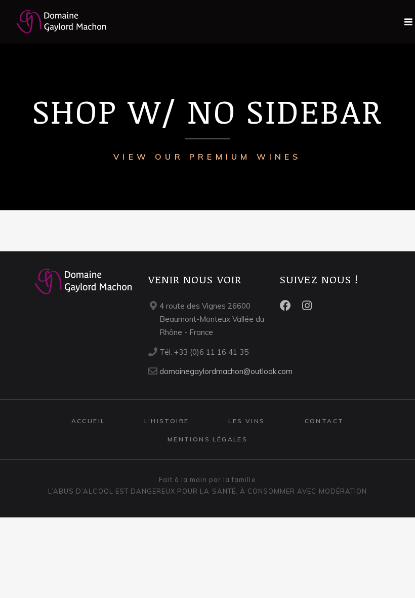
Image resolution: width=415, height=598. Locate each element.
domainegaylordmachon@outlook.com (226, 371)
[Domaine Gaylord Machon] (53, 22)
